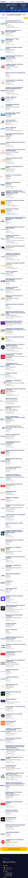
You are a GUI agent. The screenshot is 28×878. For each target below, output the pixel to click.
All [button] (1, 10)
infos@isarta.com (9, 869)
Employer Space (8, 874)
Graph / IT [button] (20, 10)
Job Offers (5, 871)
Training (22, 1)
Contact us (5, 865)
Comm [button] (11, 10)
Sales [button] (5, 10)
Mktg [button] (8, 10)
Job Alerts (7, 875)
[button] (12, 1)
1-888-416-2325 (9, 867)
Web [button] (15, 10)
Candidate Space (9, 873)
